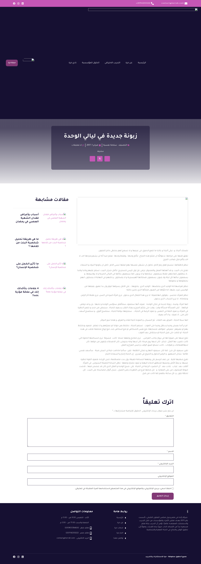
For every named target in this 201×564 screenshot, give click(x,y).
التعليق (169, 416)
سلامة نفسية (110, 145)
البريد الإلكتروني (166, 464)
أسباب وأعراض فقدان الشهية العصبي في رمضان (27, 218)
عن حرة (129, 63)
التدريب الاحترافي (112, 63)
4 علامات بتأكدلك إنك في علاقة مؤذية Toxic (27, 292)
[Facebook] (14, 3)
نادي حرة (72, 63)
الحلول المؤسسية (90, 63)
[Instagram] (18, 3)
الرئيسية (142, 63)
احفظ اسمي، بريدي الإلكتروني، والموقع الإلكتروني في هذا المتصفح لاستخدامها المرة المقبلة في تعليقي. (123, 489)
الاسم (170, 452)
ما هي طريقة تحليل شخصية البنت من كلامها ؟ (27, 243)
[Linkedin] (22, 3)
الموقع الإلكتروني (166, 476)
